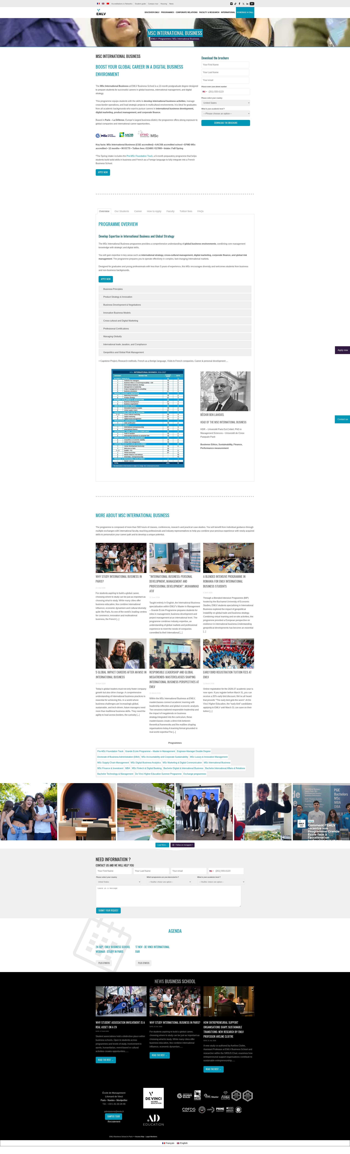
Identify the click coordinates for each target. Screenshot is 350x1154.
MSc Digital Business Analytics (146, 762)
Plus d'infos (104, 963)
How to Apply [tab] (154, 211)
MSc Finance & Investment (110, 768)
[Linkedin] (247, 5)
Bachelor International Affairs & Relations (225, 768)
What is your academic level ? (213, 109)
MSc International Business (217, 762)
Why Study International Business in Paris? (119, 578)
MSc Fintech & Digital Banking (147, 768)
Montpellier (121, 1100)
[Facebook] (239, 5)
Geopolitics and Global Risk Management (123, 352)
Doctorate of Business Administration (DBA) (118, 757)
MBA (127, 768)
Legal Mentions (151, 1137)
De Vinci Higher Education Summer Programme (158, 774)
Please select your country (211, 98)
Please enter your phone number (214, 87)
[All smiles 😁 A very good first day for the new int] (28, 811)
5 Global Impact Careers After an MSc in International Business (121, 674)
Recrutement (114, 1121)
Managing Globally (112, 336)
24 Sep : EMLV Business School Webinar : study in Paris (113, 949)
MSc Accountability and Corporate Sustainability (165, 757)
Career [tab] (138, 211)
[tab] (175, 289)
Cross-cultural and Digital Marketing (120, 321)
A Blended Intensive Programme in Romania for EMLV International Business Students (224, 581)
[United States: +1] (205, 91)
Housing (164, 4)
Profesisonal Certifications (116, 328)
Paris (103, 1100)
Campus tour (153, 4)
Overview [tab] (104, 211)
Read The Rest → (106, 1059)
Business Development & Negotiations (122, 305)
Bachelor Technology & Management (115, 774)
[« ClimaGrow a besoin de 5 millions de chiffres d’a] (204, 811)
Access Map (139, 1137)
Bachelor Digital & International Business (183, 768)
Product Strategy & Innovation (117, 297)
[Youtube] (252, 5)
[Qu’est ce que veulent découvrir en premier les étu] (262, 811)
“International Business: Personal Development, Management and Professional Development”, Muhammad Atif (174, 583)
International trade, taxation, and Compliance (125, 344)
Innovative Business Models (117, 313)
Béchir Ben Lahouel (212, 414)
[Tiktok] (235, 5)
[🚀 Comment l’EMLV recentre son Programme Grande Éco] (321, 811)
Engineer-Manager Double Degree (194, 751)
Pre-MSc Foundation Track (140, 156)
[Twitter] (243, 5)
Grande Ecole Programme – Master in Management (150, 751)
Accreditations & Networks (121, 4)
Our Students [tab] (122, 211)
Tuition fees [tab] (186, 211)
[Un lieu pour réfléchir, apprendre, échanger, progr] (87, 811)
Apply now (103, 172)
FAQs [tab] (200, 211)
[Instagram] (231, 5)
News (171, 4)
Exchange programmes (194, 774)
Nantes (111, 1100)
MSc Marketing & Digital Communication (182, 762)
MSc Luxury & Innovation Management (209, 757)
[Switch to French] (98, 3)
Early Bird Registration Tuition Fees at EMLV (227, 674)
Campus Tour (113, 1116)
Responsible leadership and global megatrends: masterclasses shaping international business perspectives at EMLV (174, 679)
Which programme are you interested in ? (163, 877)
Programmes (164, 39)
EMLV (154, 39)
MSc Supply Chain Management (113, 762)
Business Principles (113, 289)
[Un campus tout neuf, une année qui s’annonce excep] (145, 811)
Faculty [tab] (170, 211)
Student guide (140, 4)
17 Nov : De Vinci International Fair (152, 949)
